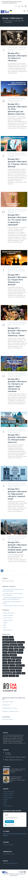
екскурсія (20, 652)
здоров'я (13, 655)
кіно (14, 660)
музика (4, 663)
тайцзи (13, 670)
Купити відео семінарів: (7, 701)
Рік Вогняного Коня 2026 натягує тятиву (14, 605)
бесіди (20, 47)
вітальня (11, 650)
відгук (22, 647)
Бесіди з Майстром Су (19, 20)
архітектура (22, 98)
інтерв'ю (5, 676)
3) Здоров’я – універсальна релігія (10, 711)
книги (4, 660)
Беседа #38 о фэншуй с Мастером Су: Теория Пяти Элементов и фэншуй (17, 280)
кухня (9, 660)
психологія (12, 665)
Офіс (4, 625)
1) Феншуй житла (6, 704)
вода (24, 153)
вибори (11, 647)
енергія (24, 47)
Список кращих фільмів (8, 854)
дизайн (21, 650)
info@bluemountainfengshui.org (10, 3)
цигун (18, 673)
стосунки (6, 671)
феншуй (9, 49)
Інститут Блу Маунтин (8, 20)
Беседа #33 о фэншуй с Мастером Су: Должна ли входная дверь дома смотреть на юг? (17, 547)
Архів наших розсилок (7, 719)
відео (5, 650)
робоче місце (20, 665)
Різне (4, 627)
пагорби (18, 663)
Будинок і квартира (8, 615)
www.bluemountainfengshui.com (10, 863)
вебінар (5, 647)
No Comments (21, 49)
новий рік (11, 663)
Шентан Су (14, 49)
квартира (16, 485)
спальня (5, 668)
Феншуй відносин (8, 22)
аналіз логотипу (9, 642)
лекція (18, 660)
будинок (13, 375)
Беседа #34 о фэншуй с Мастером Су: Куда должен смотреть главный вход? (17, 494)
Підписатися (9, 821)
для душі (24, 209)
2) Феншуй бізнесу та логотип (9, 708)
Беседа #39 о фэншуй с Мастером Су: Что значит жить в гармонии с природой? (17, 220)
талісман (19, 670)
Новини (5, 622)
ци (14, 673)
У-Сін (19, 269)
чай (23, 673)
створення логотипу (15, 668)
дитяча (5, 652)
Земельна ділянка (8, 620)
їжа (17, 675)
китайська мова (16, 658)
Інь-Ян (20, 267)
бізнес (20, 645)
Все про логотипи (7, 617)
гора (9, 155)
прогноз (5, 665)
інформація (12, 675)
